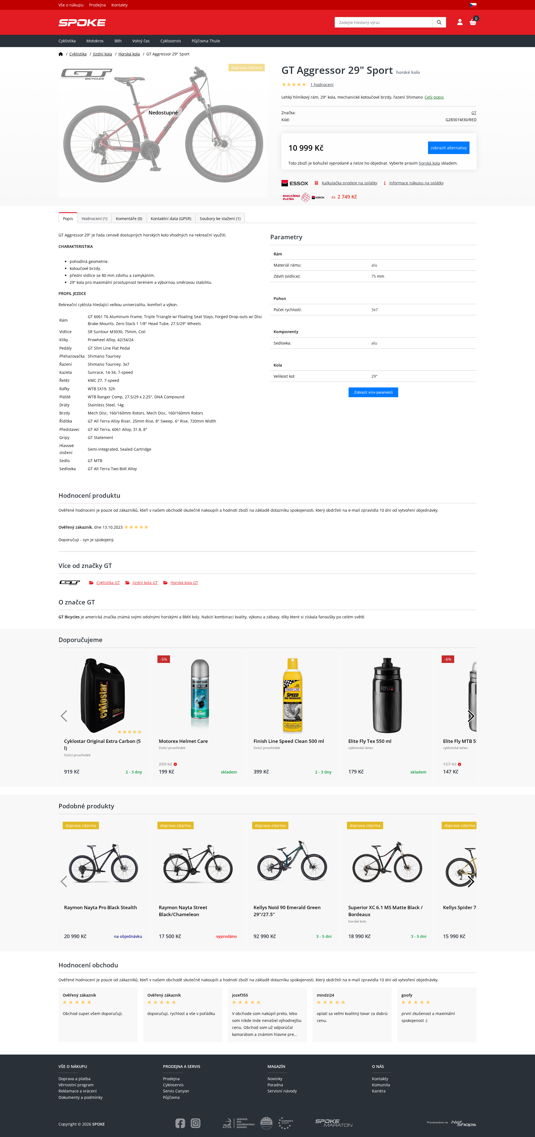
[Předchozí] (64, 716)
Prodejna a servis (181, 1066)
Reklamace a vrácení (78, 1091)
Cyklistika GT (108, 582)
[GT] (74, 582)
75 (373, 276)
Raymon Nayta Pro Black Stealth (100, 907)
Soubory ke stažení (220, 218)
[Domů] (61, 54)
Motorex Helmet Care (183, 741)
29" (374, 376)
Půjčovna (171, 1097)
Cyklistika (67, 40)
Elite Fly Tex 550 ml (369, 741)
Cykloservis (170, 40)
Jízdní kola (102, 54)
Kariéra (379, 1091)
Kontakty (119, 5)
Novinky (275, 1078)
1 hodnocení (322, 84)
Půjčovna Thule (206, 40)
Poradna (275, 1084)
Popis (68, 218)
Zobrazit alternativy (449, 147)
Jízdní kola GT (145, 582)
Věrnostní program (76, 1084)
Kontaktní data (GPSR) (171, 218)
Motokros (95, 40)
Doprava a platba (75, 1078)
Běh (118, 40)
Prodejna (97, 5)
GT (473, 112)
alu (374, 265)
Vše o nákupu (71, 5)
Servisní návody (282, 1091)
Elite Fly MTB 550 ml (465, 741)
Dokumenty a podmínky (81, 1097)
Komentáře (129, 218)
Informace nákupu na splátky (416, 183)
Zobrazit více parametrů (373, 392)
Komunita (381, 1084)
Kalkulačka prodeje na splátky (349, 183)
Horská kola (129, 54)
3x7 (374, 309)
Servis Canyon (176, 1091)
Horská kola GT (184, 582)
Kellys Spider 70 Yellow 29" (473, 907)
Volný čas (141, 40)
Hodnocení (94, 218)
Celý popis (434, 97)
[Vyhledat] (439, 22)
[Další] (471, 716)
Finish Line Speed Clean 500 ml (289, 741)
